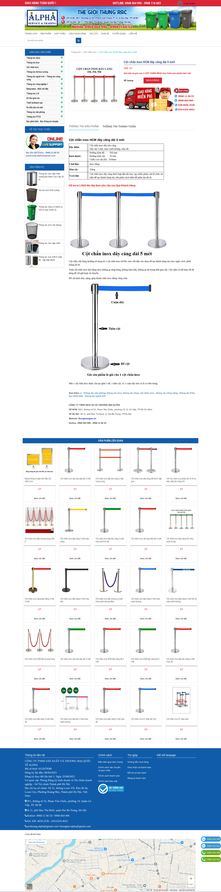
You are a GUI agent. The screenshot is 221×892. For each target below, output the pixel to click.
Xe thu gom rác (33, 98)
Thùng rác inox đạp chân (49, 243)
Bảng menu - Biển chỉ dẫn (37, 89)
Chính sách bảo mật (107, 781)
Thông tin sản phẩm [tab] (84, 126)
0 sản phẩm (189, 3)
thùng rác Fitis (187, 393)
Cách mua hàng (77, 33)
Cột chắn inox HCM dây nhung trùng (40, 659)
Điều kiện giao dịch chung (110, 762)
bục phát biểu (76, 396)
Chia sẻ (105, 33)
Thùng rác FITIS (33, 117)
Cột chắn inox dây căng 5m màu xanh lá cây (179, 540)
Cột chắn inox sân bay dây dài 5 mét (146, 538)
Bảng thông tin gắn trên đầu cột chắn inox (38, 480)
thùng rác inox (114, 393)
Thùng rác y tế (32, 93)
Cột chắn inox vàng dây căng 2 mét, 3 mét (39, 600)
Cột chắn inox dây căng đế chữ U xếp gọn (146, 480)
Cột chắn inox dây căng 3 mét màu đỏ (39, 720)
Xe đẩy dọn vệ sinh (34, 107)
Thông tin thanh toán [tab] (119, 126)
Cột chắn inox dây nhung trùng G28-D (40, 540)
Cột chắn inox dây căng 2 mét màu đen (74, 600)
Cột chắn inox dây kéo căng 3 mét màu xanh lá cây (110, 540)
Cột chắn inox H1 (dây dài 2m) (143, 719)
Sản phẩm (45, 33)
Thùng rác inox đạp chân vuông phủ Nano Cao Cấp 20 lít (51, 177)
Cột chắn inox (32, 67)
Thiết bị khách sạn (34, 103)
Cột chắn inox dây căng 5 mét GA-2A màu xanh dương (181, 600)
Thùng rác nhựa (33, 58)
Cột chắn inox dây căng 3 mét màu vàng (74, 540)
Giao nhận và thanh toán (139, 767)
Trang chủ (31, 33)
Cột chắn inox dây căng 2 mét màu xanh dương (145, 600)
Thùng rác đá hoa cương (37, 72)
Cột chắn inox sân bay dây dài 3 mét (75, 659)
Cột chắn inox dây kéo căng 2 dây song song (110, 480)
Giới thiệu (60, 33)
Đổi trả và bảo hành (136, 773)
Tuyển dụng (119, 33)
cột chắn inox (147, 393)
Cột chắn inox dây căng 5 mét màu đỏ (110, 720)
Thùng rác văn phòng (35, 112)
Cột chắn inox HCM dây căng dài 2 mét (110, 660)
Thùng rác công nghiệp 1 (37, 84)
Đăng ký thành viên (136, 778)
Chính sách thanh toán (109, 776)
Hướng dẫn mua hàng (138, 762)
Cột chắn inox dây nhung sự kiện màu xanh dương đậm (109, 600)
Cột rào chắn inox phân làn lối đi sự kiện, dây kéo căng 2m (181, 480)
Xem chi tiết (39, 498)
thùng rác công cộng (167, 393)
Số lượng (128, 80)
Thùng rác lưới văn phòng (50, 225)
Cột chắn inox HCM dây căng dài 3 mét (145, 660)
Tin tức (93, 33)
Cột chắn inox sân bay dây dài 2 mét (75, 478)
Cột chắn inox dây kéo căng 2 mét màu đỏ (180, 660)
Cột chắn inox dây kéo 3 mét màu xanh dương (74, 720)
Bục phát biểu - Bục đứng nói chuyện (42, 121)
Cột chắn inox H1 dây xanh (177, 719)
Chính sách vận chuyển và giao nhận (109, 769)
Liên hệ (133, 33)
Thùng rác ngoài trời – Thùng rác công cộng (43, 78)
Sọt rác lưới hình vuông (49, 190)
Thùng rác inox (32, 62)
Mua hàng (152, 80)
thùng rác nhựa (131, 393)
